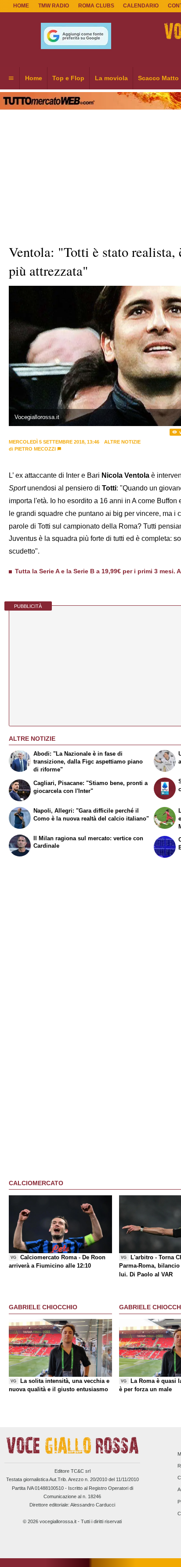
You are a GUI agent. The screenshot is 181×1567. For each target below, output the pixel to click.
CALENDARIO (141, 5)
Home (21, 5)
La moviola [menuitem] (111, 78)
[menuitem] (11, 78)
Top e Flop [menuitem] (68, 78)
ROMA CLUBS (96, 5)
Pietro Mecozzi (35, 448)
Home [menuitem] (33, 78)
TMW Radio (53, 5)
